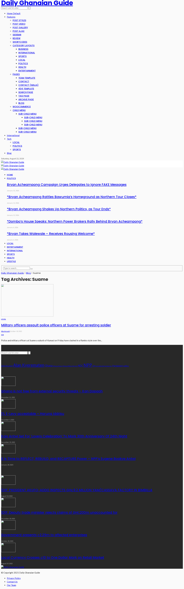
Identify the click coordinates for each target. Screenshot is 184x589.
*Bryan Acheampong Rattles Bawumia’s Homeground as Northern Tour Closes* (71, 197)
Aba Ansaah (5, 331)
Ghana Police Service (70, 366)
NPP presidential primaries (102, 366)
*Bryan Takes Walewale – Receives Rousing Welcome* (51, 233)
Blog (21, 103)
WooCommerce (22, 106)
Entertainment (27, 70)
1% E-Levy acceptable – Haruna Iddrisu (32, 413)
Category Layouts (23, 45)
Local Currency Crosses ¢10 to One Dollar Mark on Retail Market (52, 557)
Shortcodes (20, 41)
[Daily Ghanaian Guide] (12, 162)
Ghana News (57, 366)
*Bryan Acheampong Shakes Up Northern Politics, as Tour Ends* (59, 209)
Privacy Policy (14, 578)
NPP (88, 364)
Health (22, 67)
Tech (9, 139)
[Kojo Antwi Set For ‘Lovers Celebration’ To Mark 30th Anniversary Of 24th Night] (8, 430)
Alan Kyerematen (28, 365)
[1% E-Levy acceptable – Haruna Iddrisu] (8, 407)
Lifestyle (11, 261)
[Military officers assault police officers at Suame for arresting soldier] (27, 315)
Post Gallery (20, 27)
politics (126, 366)
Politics (23, 63)
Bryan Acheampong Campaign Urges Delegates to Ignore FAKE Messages (66, 184)
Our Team (11, 585)
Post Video (19, 23)
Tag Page (23, 95)
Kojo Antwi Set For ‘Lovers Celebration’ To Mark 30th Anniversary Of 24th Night (64, 436)
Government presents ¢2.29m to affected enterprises (44, 535)
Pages (16, 74)
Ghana (48, 365)
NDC (80, 365)
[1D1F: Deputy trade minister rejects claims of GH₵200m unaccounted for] (8, 506)
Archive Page (26, 99)
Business (23, 49)
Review (16, 38)
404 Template (26, 88)
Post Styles (19, 20)
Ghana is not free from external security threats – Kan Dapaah (52, 391)
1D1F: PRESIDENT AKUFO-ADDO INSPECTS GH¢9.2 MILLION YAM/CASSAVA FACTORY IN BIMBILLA (76, 490)
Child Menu (19, 110)
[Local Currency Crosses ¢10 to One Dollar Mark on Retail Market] (8, 551)
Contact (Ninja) (28, 85)
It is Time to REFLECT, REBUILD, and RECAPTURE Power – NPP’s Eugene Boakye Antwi (68, 458)
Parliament (117, 365)
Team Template (26, 77)
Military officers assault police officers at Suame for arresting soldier (56, 325)
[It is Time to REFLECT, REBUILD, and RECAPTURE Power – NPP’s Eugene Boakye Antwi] (8, 452)
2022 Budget (7, 366)
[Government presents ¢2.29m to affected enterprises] (8, 529)
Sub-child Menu (27, 113)
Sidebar (17, 34)
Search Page (25, 92)
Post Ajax (18, 31)
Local (21, 59)
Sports (22, 56)
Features (11, 17)
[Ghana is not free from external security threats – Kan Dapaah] (8, 385)
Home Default (13, 13)
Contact (23, 81)
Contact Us (12, 581)
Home (10, 174)
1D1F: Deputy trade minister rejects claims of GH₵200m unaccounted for (59, 512)
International (26, 52)
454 (2, 335)
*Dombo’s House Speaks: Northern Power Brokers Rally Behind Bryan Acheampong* (74, 221)
